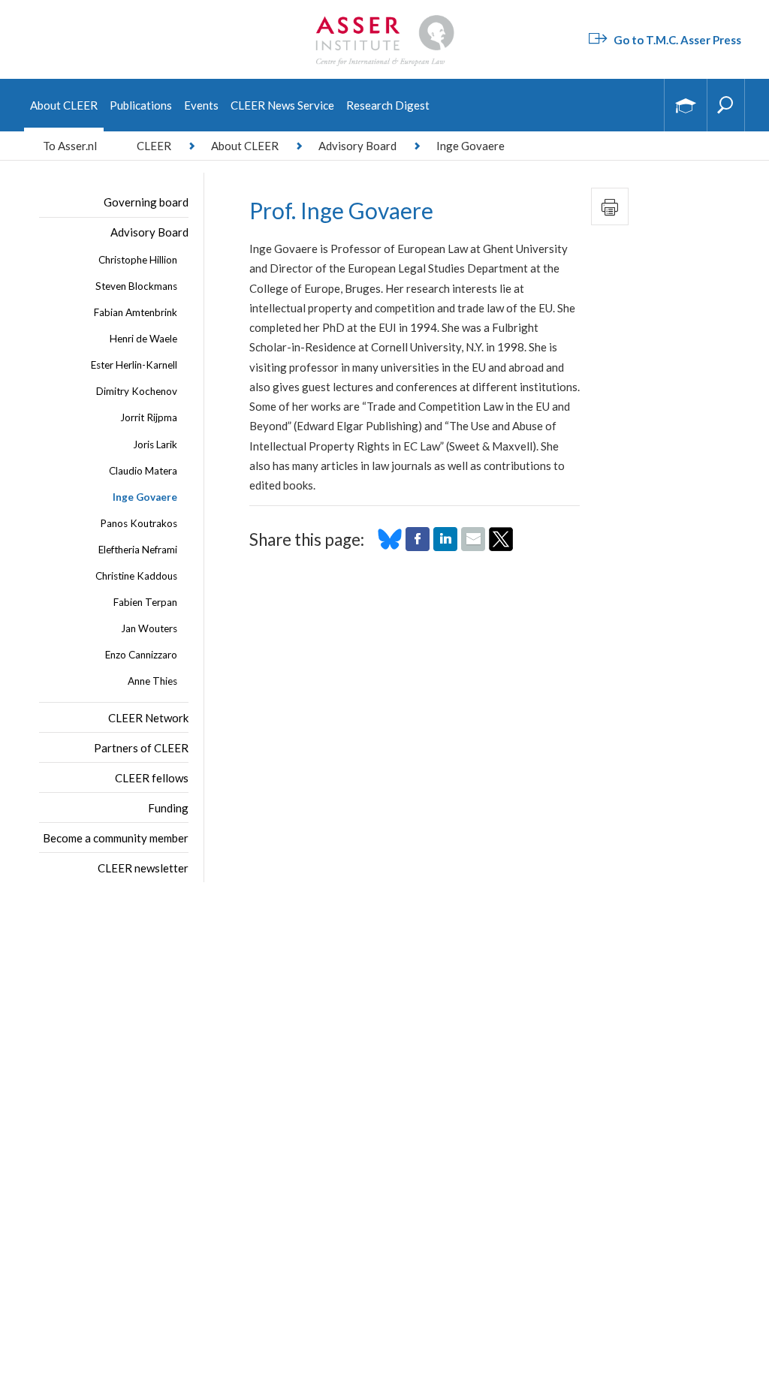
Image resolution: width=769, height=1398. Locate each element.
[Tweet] (501, 546)
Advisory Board (357, 145)
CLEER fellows (151, 778)
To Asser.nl (70, 145)
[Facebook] (418, 546)
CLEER (154, 145)
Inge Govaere (145, 497)
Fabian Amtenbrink (135, 312)
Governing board (146, 202)
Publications (141, 105)
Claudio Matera (143, 471)
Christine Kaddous (136, 576)
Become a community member (115, 838)
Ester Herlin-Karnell (134, 365)
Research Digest (388, 105)
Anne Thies (152, 681)
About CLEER (64, 105)
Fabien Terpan (145, 602)
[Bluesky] (390, 546)
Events (201, 105)
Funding (168, 808)
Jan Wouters (149, 628)
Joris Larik (155, 444)
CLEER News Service (282, 105)
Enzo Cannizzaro (141, 655)
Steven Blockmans (136, 286)
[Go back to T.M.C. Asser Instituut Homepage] (384, 19)
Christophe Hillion (137, 260)
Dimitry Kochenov (136, 391)
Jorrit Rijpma (148, 417)
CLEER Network (148, 718)
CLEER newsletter (143, 868)
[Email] (473, 546)
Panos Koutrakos (138, 523)
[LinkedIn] (445, 546)
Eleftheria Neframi (137, 550)
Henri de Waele (143, 339)
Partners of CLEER (141, 748)
